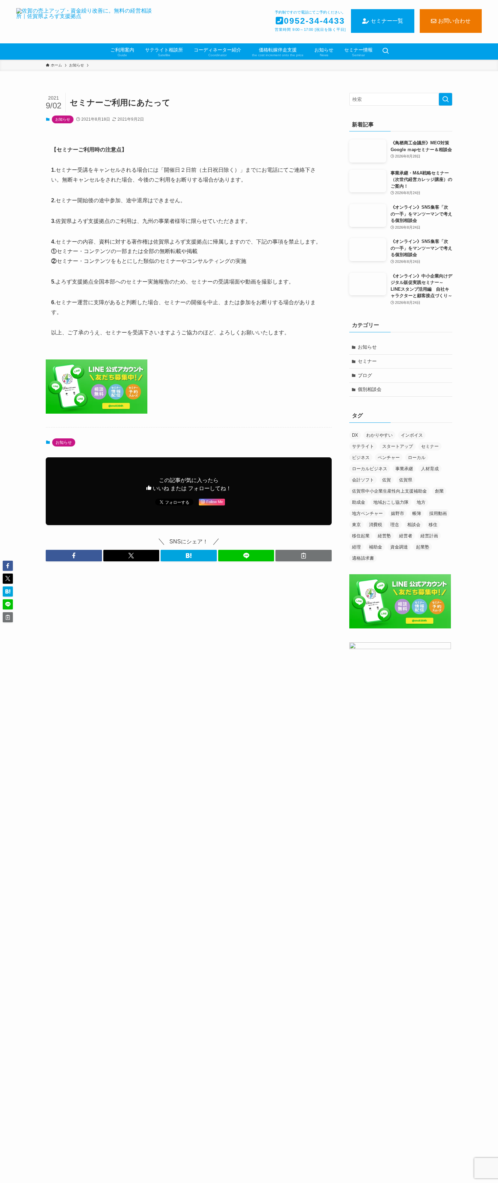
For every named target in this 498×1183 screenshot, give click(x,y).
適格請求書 (363, 558)
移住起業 (361, 535)
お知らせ (62, 119)
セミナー (367, 361)
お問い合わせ (454, 21)
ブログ (365, 375)
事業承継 (404, 468)
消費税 (375, 524)
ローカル (417, 457)
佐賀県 (405, 479)
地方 (421, 502)
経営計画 (429, 535)
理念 (394, 524)
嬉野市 (397, 513)
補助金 (375, 546)
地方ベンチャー (367, 513)
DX (355, 435)
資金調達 (399, 546)
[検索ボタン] (385, 51)
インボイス (412, 435)
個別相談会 (369, 389)
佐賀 (386, 479)
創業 (439, 491)
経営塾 (384, 535)
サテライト (363, 446)
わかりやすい (379, 435)
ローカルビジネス (369, 468)
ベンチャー (389, 457)
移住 (433, 524)
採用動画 (438, 513)
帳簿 (416, 513)
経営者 (405, 535)
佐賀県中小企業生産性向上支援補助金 (389, 491)
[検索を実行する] (445, 99)
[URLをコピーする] (303, 555)
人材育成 (430, 468)
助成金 (358, 502)
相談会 (413, 524)
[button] (74, 555)
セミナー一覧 (387, 21)
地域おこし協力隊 (391, 502)
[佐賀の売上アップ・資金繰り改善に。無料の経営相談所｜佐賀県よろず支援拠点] (86, 21)
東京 (356, 524)
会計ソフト (363, 479)
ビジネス (361, 457)
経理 (356, 546)
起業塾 (422, 546)
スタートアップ (397, 446)
